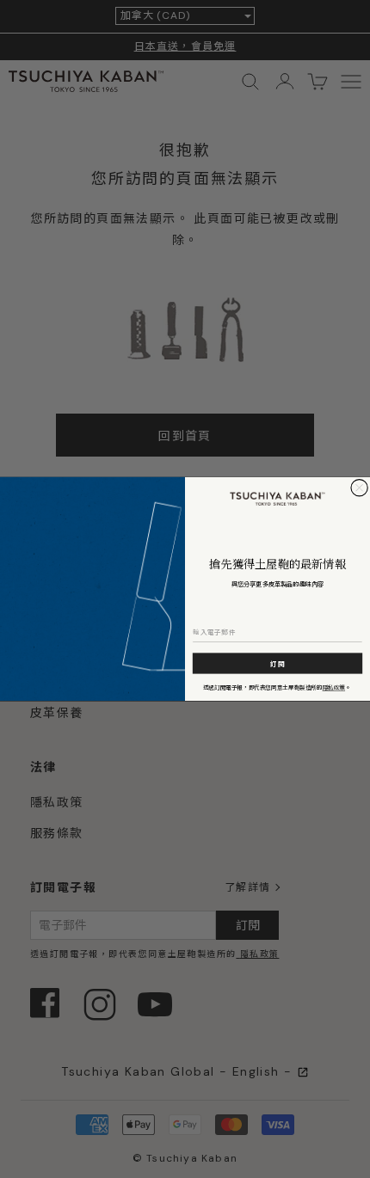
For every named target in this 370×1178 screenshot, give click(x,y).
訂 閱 (277, 663)
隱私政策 (334, 687)
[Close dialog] (359, 488)
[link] (277, 499)
